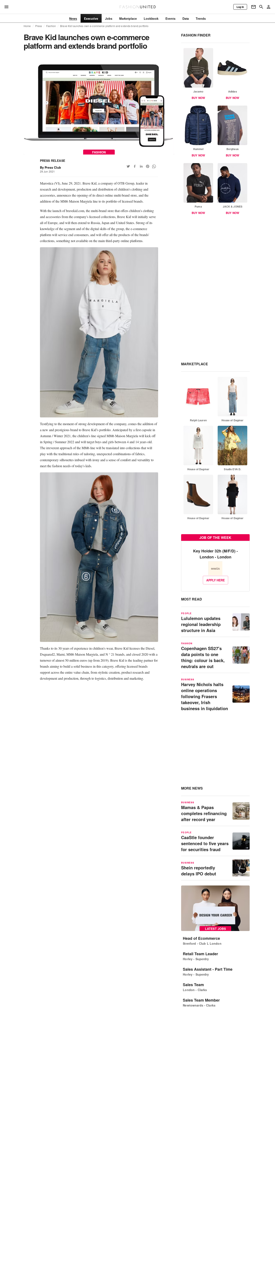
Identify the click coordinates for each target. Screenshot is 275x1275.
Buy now (198, 98)
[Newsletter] (253, 6)
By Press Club (50, 167)
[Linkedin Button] (141, 166)
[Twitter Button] (128, 166)
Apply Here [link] (215, 580)
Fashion (51, 25)
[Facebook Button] (134, 166)
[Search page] (261, 6)
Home (27, 25)
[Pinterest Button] (147, 166)
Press (38, 25)
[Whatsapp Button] (154, 166)
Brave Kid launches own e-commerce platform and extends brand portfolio (104, 25)
